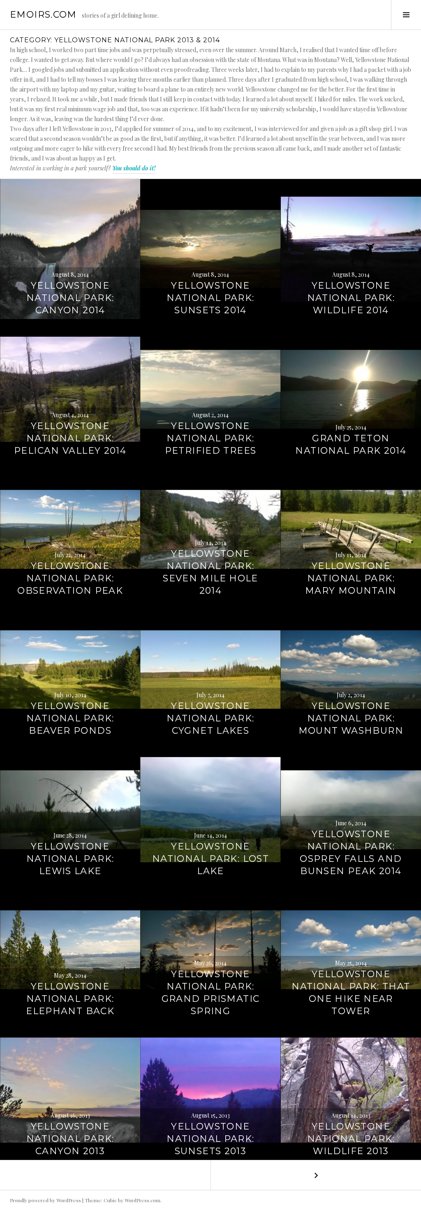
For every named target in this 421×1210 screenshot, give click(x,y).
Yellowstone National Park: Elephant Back (70, 999)
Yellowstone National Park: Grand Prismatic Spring (211, 993)
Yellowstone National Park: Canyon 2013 (70, 1139)
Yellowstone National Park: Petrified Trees (211, 438)
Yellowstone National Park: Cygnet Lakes (210, 718)
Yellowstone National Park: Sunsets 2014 (210, 298)
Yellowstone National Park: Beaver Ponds (70, 718)
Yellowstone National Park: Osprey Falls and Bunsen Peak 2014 (351, 853)
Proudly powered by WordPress (45, 1200)
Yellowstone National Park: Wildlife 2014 (351, 298)
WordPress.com (142, 1200)
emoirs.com (43, 14)
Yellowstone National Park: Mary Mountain (351, 578)
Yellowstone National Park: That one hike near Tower (350, 993)
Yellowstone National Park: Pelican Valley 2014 (70, 438)
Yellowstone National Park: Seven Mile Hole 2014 (210, 572)
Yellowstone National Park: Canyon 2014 (70, 298)
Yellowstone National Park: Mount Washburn (350, 718)
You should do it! (133, 168)
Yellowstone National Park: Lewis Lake (70, 859)
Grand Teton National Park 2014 (350, 444)
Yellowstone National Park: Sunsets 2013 (210, 1139)
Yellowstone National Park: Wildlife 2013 (351, 1139)
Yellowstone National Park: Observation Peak (70, 578)
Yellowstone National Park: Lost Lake (210, 859)
